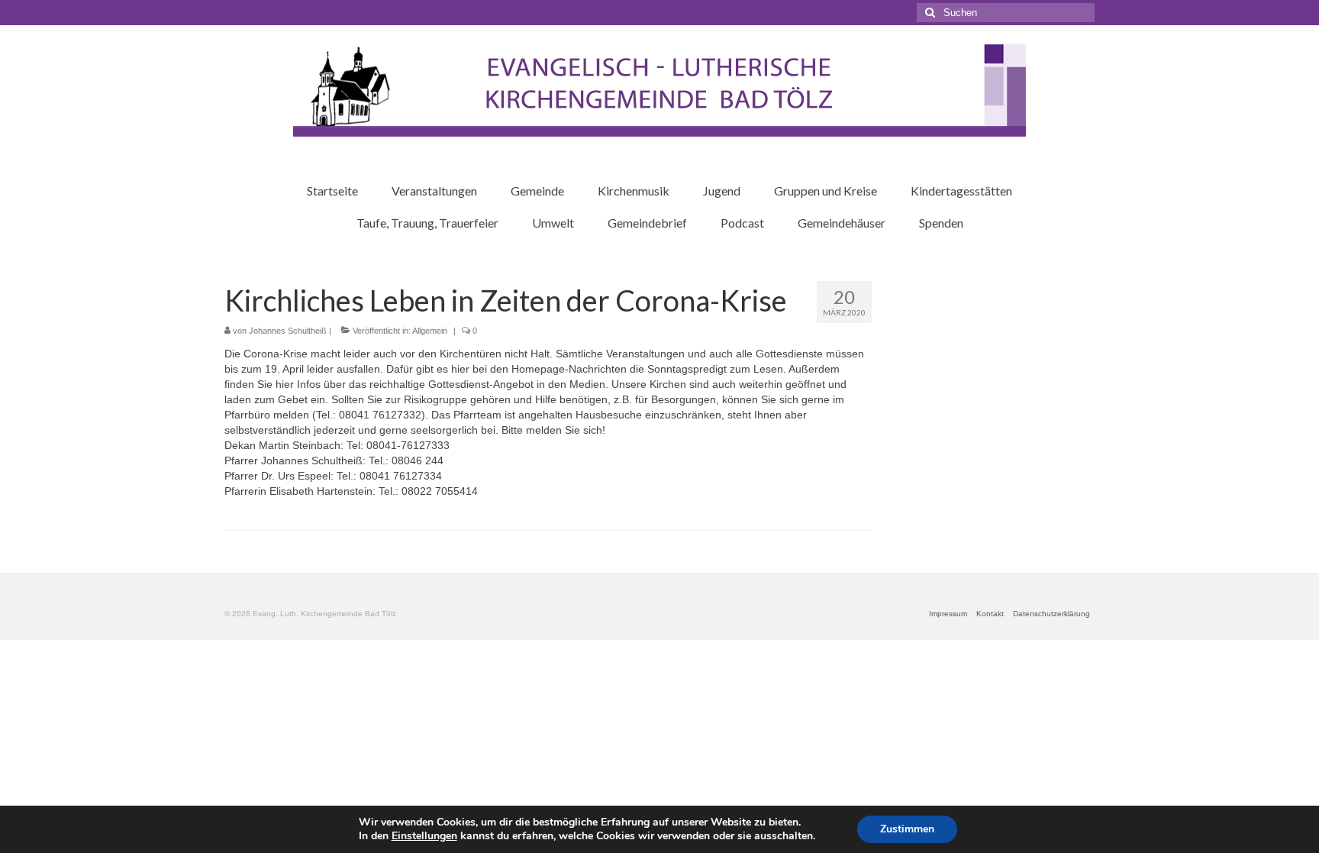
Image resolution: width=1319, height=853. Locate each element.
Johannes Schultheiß (288, 330)
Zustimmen (907, 829)
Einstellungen (424, 836)
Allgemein (429, 330)
